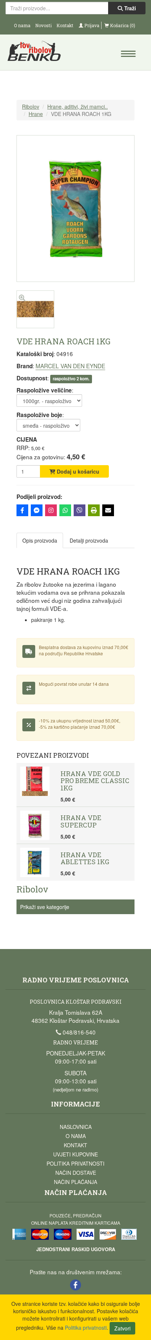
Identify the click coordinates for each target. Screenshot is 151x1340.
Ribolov (30, 106)
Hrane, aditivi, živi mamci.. (77, 106)
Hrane (36, 113)
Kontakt (64, 25)
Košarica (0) (122, 25)
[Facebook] (22, 510)
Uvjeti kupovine (75, 1154)
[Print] (94, 510)
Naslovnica (76, 1126)
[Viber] (79, 510)
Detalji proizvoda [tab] (89, 540)
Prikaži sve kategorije (44, 906)
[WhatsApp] (65, 510)
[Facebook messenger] (37, 510)
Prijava (91, 25)
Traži (129, 8)
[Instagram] (51, 510)
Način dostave (75, 1172)
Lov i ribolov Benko (41, 53)
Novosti (43, 25)
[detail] (35, 326)
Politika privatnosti (75, 1163)
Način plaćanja (75, 1181)
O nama (22, 25)
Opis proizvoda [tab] (39, 540)
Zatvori (122, 1328)
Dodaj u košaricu (77, 471)
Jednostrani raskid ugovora (75, 1249)
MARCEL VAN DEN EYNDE (70, 366)
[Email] (108, 510)
